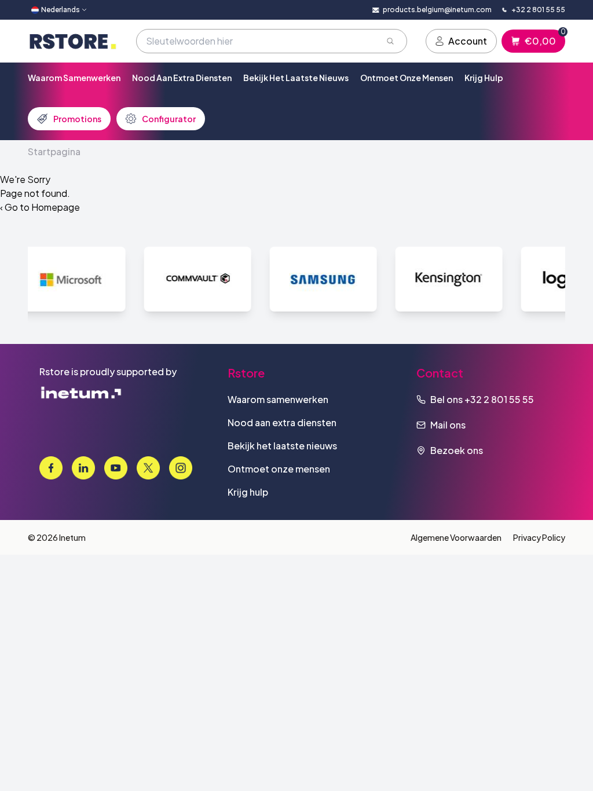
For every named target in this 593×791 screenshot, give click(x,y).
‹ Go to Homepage (40, 207)
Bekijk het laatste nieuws (296, 77)
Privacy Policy (539, 537)
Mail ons (448, 425)
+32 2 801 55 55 (499, 399)
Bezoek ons (456, 450)
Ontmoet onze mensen (406, 77)
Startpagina (54, 151)
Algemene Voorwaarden (456, 537)
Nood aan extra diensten (182, 77)
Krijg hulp (483, 77)
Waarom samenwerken (74, 77)
